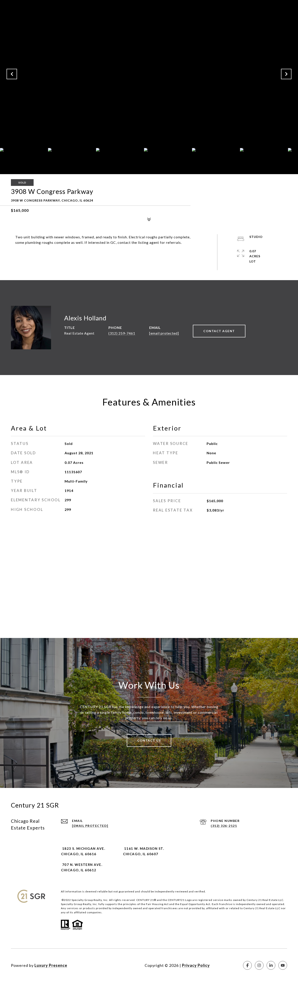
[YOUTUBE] (282, 965)
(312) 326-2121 (224, 826)
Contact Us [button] (149, 740)
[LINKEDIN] (271, 965)
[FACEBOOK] (247, 965)
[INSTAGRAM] (259, 965)
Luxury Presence (50, 965)
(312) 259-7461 (121, 333)
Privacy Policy (196, 965)
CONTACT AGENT (219, 331)
